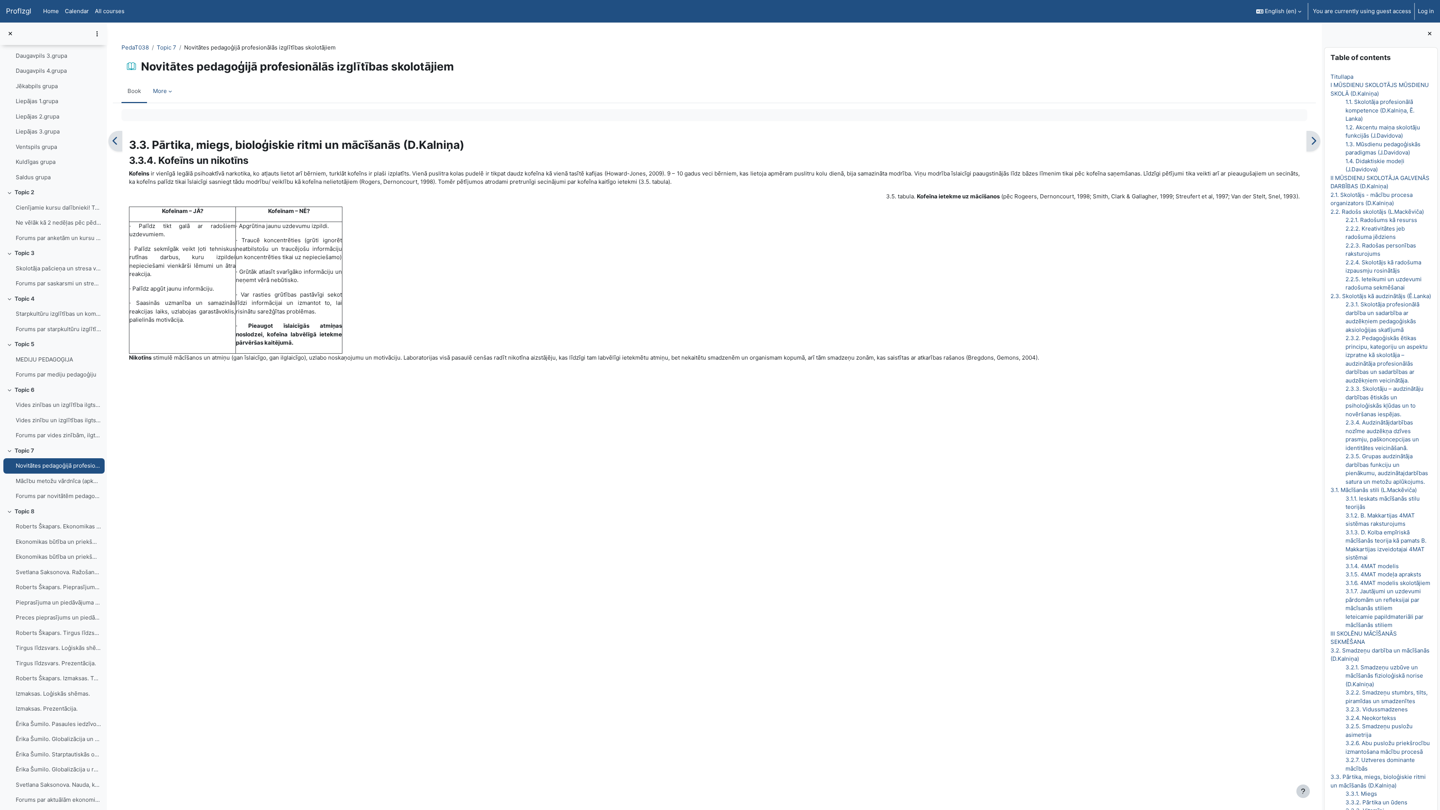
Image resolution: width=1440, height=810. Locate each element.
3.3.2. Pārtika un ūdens (1376, 802)
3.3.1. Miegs (1361, 793)
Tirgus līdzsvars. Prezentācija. (56, 663)
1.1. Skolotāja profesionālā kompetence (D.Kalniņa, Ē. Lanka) (1380, 110)
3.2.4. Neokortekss (1371, 718)
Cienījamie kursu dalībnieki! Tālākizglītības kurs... (58, 207)
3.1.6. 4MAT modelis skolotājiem (1388, 582)
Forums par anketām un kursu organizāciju (58, 238)
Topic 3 (24, 252)
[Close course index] (10, 34)
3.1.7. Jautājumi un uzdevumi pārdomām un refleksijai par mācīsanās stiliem (1383, 600)
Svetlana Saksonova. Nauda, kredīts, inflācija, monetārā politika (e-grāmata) (58, 784)
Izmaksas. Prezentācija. (47, 708)
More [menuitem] (160, 90)
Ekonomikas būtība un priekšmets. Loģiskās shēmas (58, 541)
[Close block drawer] (1429, 34)
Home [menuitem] (51, 11)
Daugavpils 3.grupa (41, 55)
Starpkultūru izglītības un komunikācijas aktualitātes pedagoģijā (58, 313)
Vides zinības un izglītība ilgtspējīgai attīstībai (58, 404)
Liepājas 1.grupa (37, 101)
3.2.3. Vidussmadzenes (1377, 709)
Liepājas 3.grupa (38, 131)
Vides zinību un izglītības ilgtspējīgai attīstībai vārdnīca (58, 420)
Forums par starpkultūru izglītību (58, 329)
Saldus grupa (33, 177)
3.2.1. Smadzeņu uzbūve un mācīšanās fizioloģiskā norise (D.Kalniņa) (1384, 676)
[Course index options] (97, 33)
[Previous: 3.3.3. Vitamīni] (115, 141)
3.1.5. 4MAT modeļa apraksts (1383, 574)
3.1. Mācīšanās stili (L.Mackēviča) (1373, 490)
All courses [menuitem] (109, 11)
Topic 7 (24, 450)
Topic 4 (24, 298)
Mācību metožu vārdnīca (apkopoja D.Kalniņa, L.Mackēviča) (58, 480)
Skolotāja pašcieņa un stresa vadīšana (58, 268)
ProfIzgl (18, 11)
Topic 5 (24, 344)
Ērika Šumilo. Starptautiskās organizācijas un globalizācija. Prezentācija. (58, 754)
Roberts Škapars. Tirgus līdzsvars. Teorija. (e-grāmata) (58, 632)
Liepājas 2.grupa (37, 116)
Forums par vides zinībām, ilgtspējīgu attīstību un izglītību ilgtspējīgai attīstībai (58, 435)
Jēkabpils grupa (37, 86)
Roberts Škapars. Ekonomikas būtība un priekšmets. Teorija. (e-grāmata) (58, 526)
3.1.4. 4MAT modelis (1372, 566)
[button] (1278, 11)
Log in (1426, 11)
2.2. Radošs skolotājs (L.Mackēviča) (1377, 211)
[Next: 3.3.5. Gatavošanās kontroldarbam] (1313, 141)
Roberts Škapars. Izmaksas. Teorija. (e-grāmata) (58, 678)
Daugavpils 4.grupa (41, 70)
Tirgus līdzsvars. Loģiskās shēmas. (58, 647)
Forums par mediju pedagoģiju (56, 374)
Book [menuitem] (134, 90)
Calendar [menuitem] (77, 11)
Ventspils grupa (36, 146)
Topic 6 (24, 389)
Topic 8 (24, 511)
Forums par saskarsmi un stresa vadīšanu (58, 283)
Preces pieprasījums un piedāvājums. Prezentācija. (58, 617)
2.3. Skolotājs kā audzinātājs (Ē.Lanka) (1380, 296)
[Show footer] (1303, 791)
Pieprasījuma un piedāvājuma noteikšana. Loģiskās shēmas (58, 602)
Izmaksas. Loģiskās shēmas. (53, 693)
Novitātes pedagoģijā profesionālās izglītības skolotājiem (58, 465)
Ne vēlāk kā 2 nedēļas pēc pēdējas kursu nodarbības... (58, 222)
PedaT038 (135, 47)
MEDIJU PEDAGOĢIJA (44, 359)
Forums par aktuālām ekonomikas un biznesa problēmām (58, 799)
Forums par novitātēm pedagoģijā (58, 496)
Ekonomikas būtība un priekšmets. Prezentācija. (58, 556)
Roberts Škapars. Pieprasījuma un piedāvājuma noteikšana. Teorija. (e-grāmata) (58, 587)
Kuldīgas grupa (36, 161)
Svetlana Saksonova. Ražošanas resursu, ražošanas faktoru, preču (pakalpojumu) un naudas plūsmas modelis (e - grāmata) (58, 572)
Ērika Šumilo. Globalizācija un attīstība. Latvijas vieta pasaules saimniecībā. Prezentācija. (58, 738)
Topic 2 (24, 192)
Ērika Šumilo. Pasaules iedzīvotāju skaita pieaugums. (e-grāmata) (58, 724)
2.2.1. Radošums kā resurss (1381, 220)
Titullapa (1341, 76)
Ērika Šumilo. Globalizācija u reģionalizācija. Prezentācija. (58, 769)
